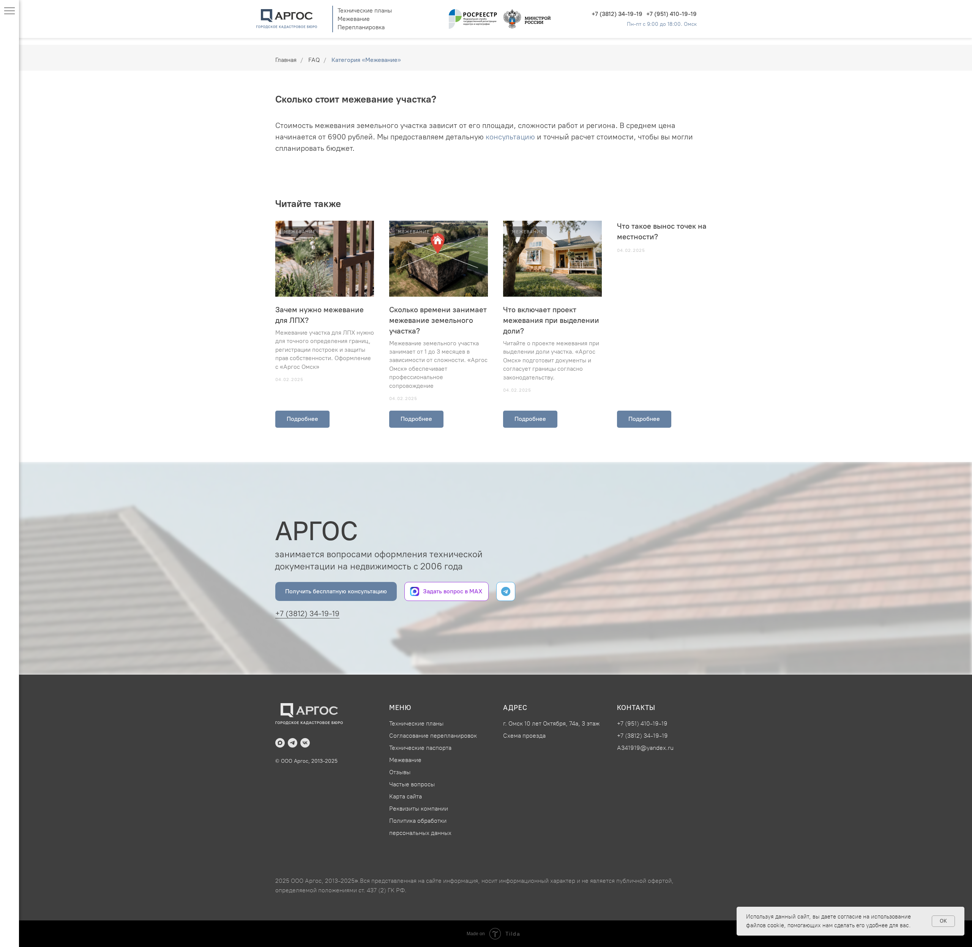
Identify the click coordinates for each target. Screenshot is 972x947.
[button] (336, 591)
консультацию (510, 136)
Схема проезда (524, 735)
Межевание (354, 18)
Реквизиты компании (418, 808)
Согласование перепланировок (433, 735)
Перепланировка (361, 27)
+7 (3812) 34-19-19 (617, 13)
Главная (286, 59)
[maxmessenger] (280, 743)
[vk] (305, 743)
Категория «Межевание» (366, 59)
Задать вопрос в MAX (452, 591)
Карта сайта (405, 796)
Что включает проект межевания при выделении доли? (551, 320)
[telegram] (292, 743)
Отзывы (399, 772)
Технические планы (365, 10)
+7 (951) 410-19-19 (671, 13)
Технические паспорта (420, 747)
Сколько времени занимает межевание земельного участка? (438, 320)
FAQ (314, 59)
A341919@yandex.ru (645, 747)
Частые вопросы (412, 784)
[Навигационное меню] (9, 11)
